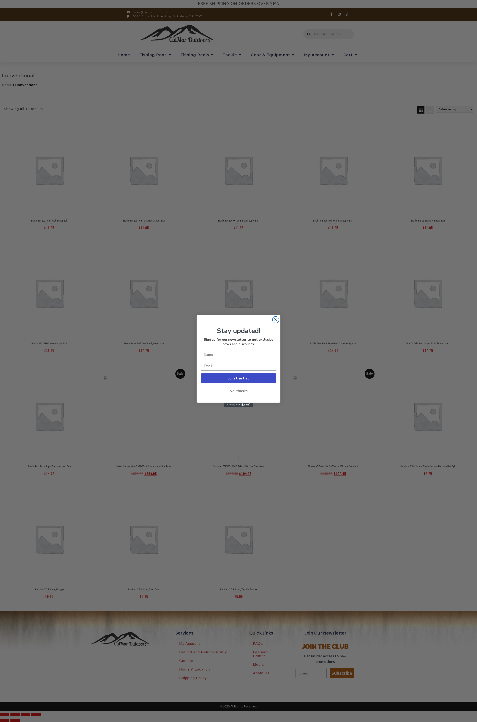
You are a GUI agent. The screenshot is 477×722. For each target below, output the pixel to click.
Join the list (238, 378)
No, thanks (238, 390)
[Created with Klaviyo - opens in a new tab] (238, 405)
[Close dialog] (275, 319)
